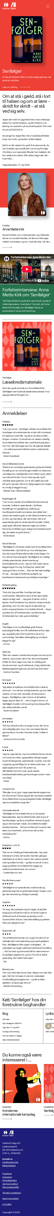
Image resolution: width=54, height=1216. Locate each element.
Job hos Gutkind (10, 1183)
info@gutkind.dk (10, 1162)
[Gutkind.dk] (9, 6)
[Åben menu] (48, 6)
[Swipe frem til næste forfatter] (48, 1026)
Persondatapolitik (10, 1187)
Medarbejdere (9, 1165)
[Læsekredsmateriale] (27, 346)
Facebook (7, 1173)
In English (6, 1204)
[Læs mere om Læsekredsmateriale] (7, 401)
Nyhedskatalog (9, 1180)
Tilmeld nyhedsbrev (11, 1192)
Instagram (7, 1176)
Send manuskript (10, 1198)
